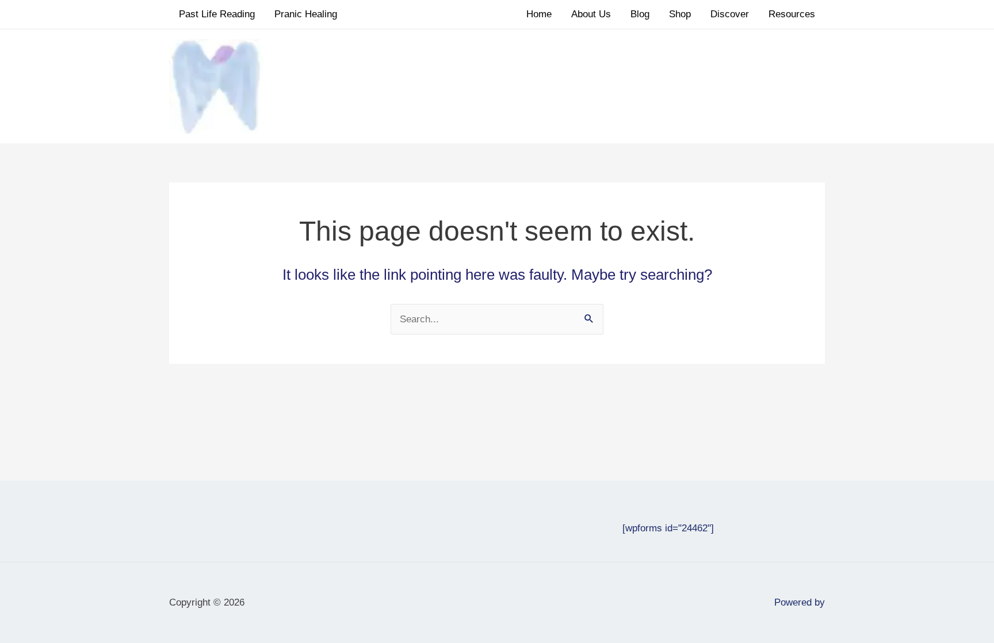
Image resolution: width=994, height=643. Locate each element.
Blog (639, 14)
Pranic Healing (305, 14)
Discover (729, 14)
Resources (792, 14)
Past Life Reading (217, 14)
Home (539, 14)
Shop (680, 14)
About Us (591, 14)
